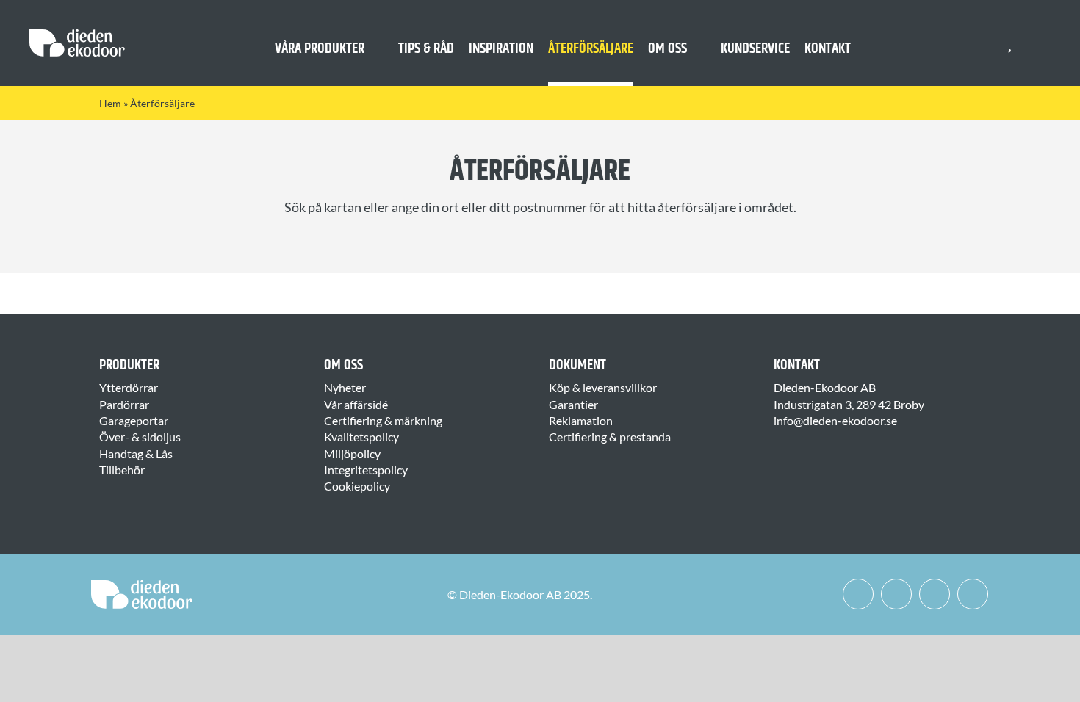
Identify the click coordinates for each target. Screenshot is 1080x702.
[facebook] (858, 594)
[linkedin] (934, 594)
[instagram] (896, 594)
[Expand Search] (1047, 43)
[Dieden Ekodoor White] (77, 35)
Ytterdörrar (128, 387)
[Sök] (1037, 43)
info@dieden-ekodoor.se (835, 420)
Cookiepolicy (357, 486)
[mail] (972, 594)
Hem (110, 103)
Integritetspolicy (366, 470)
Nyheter (345, 387)
